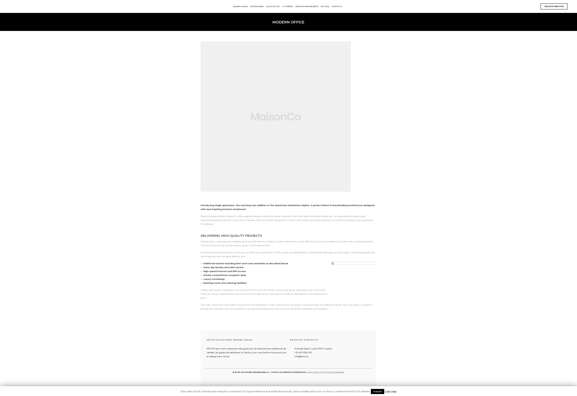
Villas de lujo (273, 6)
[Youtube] (300, 378)
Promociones (257, 6)
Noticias (325, 6)
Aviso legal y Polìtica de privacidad (325, 372)
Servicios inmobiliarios (307, 6)
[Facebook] (276, 378)
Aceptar (377, 391)
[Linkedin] (284, 378)
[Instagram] (292, 378)
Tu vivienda (287, 6)
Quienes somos (240, 6)
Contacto (337, 6)
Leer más (391, 391)
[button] (554, 6)
